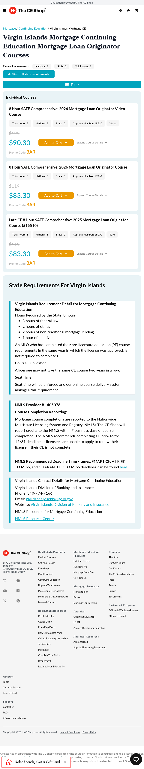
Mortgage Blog (81, 591)
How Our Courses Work (50, 633)
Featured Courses (46, 602)
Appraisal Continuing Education (89, 628)
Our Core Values (117, 563)
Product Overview (47, 557)
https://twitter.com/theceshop (6, 602)
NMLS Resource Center (34, 518)
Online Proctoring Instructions (53, 638)
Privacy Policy (89, 732)
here (123, 467)
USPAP (77, 622)
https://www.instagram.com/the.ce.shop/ (6, 582)
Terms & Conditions (70, 732)
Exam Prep (43, 568)
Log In (6, 682)
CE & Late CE (80, 578)
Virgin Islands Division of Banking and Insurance (70, 504)
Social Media (115, 596)
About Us (113, 557)
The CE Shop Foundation (121, 574)
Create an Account (12, 687)
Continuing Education (33, 28)
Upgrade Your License (49, 585)
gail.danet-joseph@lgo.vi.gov (49, 498)
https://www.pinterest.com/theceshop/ (20, 602)
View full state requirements (30, 74)
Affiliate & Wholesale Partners (123, 610)
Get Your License (46, 563)
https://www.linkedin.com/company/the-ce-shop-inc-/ (20, 592)
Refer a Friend (10, 693)
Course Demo (45, 621)
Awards (112, 585)
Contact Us (8, 707)
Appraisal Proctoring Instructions (90, 647)
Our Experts (115, 568)
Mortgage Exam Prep (84, 572)
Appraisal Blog (81, 641)
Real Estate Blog (46, 616)
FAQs (5, 712)
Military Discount (117, 616)
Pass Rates (43, 649)
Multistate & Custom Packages (53, 596)
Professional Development (51, 591)
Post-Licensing (45, 574)
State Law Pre (80, 566)
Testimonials (44, 644)
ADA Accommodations (14, 718)
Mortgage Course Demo (85, 603)
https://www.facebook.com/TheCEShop (20, 582)
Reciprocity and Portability (51, 666)
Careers (112, 591)
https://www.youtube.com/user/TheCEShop (6, 592)
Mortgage (9, 28)
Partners (78, 597)
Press (111, 579)
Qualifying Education (84, 616)
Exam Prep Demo (46, 627)
